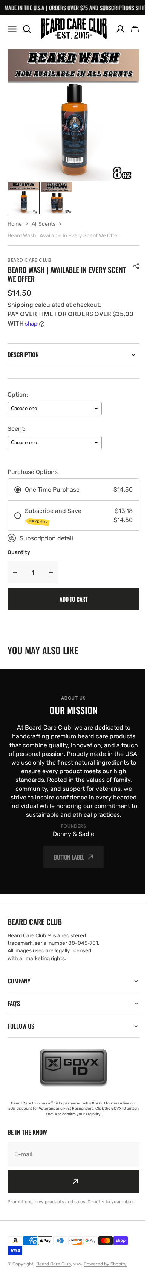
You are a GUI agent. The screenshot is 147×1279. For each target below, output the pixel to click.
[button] (134, 28)
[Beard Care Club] (74, 28)
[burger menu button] (12, 28)
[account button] (120, 28)
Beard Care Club (53, 1270)
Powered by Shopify (105, 1270)
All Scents (43, 224)
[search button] (26, 28)
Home (15, 224)
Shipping (20, 304)
